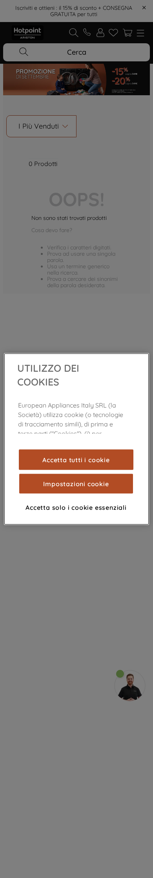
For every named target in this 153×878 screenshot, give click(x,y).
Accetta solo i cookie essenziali (76, 507)
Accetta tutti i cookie (76, 459)
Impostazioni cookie (76, 483)
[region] (76, 439)
